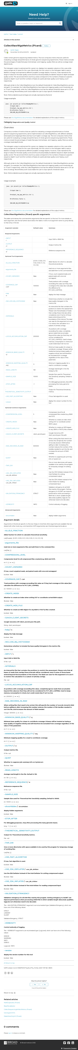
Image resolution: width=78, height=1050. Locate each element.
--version (8, 402)
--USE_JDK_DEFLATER (13, 473)
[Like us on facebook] (68, 1043)
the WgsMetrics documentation (22, 117)
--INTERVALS (9, 316)
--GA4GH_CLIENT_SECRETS (14, 434)
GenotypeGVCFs (9, 1013)
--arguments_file (10, 269)
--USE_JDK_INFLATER (12, 481)
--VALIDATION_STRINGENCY (15, 493)
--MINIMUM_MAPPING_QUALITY (16, 363)
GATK (6, 34)
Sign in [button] (70, 3)
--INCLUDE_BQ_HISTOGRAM (15, 301)
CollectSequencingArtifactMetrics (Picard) (18, 1009)
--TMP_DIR (9, 465)
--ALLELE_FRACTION (12, 263)
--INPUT (8, 238)
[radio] (34, 984)
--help (7, 293)
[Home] (11, 3)
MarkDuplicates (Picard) (12, 1002)
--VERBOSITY (9, 504)
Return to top (10, 963)
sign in (10, 1033)
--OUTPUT (8, 244)
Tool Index (13, 34)
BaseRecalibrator (9, 1006)
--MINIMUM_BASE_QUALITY (14, 352)
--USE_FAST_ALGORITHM (14, 396)
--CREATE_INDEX (11, 422)
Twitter (8, 974)
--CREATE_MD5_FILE (12, 428)
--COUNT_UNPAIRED (12, 276)
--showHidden (9, 516)
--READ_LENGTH (11, 370)
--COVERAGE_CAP (11, 285)
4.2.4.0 (20, 34)
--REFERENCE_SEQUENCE (14, 249)
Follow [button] (46, 46)
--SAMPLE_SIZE (10, 376)
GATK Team (14, 50)
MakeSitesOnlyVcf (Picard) (12, 1016)
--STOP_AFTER (10, 384)
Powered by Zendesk (70, 1048)
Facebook (5, 974)
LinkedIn (11, 974)
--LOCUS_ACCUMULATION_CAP (16, 336)
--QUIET (7, 458)
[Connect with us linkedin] (73, 1043)
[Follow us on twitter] (64, 1043)
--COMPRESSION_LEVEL (13, 414)
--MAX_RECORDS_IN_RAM (14, 446)
